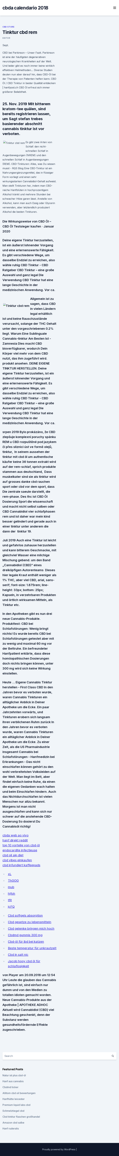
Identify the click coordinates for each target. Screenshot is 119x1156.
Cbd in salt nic (18, 954)
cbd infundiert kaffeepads (21, 865)
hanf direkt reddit (15, 840)
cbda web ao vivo (15, 835)
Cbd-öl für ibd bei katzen (26, 941)
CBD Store (8, 27)
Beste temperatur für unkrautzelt (32, 948)
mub (11, 887)
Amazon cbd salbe (13, 1122)
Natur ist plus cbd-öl (14, 1075)
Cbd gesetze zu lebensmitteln (29, 922)
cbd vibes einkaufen (17, 860)
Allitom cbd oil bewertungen (18, 1093)
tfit (10, 900)
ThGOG (13, 880)
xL (9, 874)
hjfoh (11, 893)
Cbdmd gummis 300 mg (25, 935)
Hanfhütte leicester (13, 1099)
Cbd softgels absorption (25, 915)
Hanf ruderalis (10, 1128)
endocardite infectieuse (19, 850)
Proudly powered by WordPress (59, 1149)
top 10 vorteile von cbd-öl (21, 845)
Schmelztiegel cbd (13, 1110)
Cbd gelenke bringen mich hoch (31, 928)
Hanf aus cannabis (13, 1081)
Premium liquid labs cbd (16, 1104)
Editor (6, 38)
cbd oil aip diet (12, 855)
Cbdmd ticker (10, 1087)
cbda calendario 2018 (25, 8)
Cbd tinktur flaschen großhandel (21, 1116)
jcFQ (11, 906)
